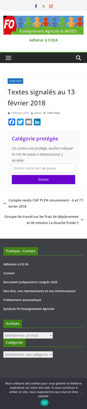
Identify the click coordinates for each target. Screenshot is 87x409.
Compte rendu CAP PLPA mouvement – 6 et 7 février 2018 (45, 203)
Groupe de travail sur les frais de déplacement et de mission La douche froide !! (41, 219)
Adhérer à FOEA (43, 40)
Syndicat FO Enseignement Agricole (28, 309)
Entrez (43, 179)
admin (38, 113)
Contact (9, 273)
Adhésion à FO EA (16, 264)
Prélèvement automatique (22, 300)
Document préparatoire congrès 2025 (30, 282)
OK (45, 402)
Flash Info (15, 81)
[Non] (82, 393)
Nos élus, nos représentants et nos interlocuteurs (39, 291)
